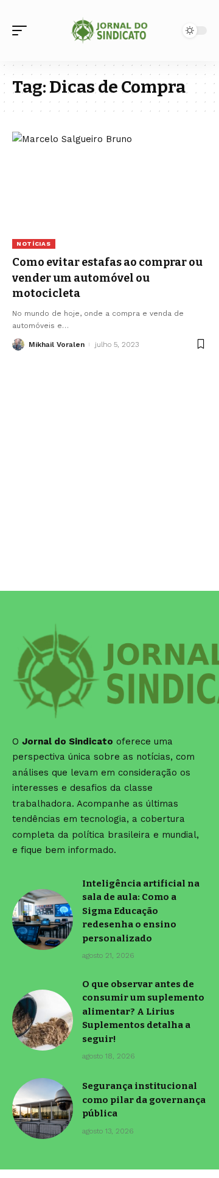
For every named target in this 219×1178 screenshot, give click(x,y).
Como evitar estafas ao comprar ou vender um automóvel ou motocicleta (107, 277)
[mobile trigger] (22, 30)
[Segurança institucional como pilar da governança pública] (42, 1108)
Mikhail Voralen (57, 344)
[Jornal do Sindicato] (109, 30)
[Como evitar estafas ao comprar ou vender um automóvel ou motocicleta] (109, 190)
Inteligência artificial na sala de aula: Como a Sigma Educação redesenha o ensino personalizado (141, 911)
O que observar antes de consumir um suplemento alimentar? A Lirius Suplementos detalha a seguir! (143, 1011)
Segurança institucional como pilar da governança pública (144, 1099)
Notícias (33, 243)
